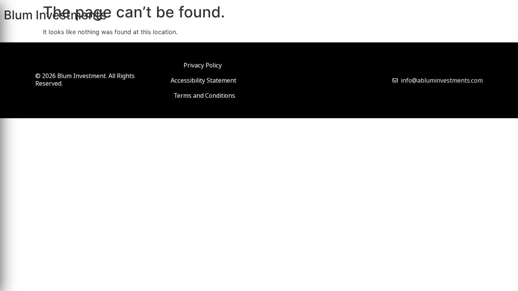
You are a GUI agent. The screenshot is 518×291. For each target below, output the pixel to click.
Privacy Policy (203, 65)
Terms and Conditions (204, 95)
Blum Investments (55, 15)
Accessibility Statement (203, 80)
